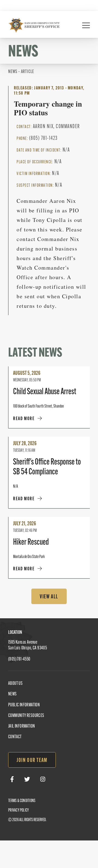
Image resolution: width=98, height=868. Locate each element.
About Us (15, 683)
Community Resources (26, 715)
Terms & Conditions (21, 801)
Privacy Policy (18, 810)
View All (49, 597)
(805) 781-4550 (19, 659)
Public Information (24, 705)
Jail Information (21, 726)
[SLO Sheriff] (34, 25)
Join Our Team (32, 760)
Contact (15, 737)
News (12, 694)
